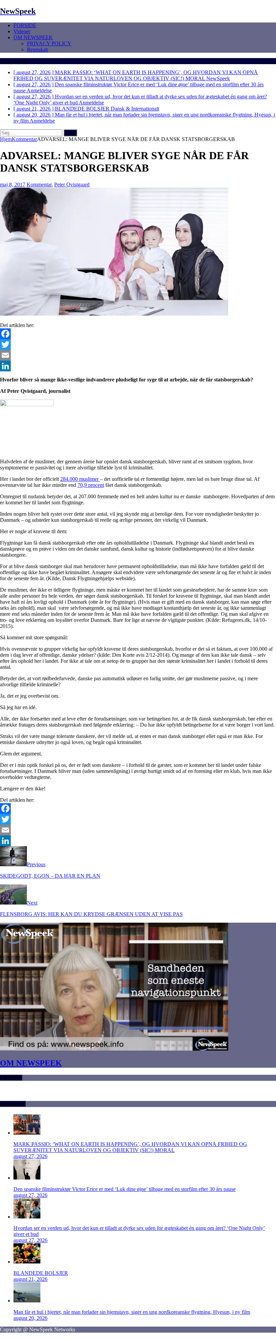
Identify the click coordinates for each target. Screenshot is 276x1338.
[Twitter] (138, 344)
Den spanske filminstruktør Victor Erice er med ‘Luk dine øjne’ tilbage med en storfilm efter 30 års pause (124, 1189)
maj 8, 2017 (12, 184)
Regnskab (37, 49)
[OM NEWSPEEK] (114, 1049)
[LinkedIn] (138, 366)
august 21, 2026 (30, 1279)
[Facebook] (138, 333)
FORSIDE (24, 25)
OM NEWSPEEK (33, 37)
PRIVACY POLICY (49, 43)
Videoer (21, 31)
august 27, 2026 (30, 1156)
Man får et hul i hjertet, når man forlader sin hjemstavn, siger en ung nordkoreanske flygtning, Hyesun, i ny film (131, 1312)
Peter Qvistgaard (72, 184)
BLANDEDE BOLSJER (40, 1273)
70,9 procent (90, 485)
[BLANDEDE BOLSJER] (26, 1261)
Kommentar (39, 184)
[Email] (138, 355)
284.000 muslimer (80, 479)
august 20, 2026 (30, 1318)
